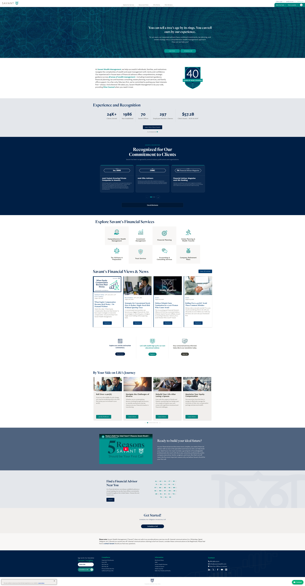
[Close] (54, 581)
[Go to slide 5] (153, 422)
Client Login (279, 1)
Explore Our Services (128, 5)
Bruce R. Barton (129, 297)
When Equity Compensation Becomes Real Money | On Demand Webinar (105, 304)
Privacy (156, 584)
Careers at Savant (159, 566)
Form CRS (104, 562)
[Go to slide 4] (151, 422)
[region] (152, 178)
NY (165, 491)
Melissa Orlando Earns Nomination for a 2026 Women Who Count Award (166, 305)
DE (174, 481)
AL (156, 481)
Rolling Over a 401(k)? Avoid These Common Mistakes (196, 304)
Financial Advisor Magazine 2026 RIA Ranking (184, 179)
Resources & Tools (143, 5)
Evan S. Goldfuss (99, 296)
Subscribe (82, 564)
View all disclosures (152, 205)
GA (161, 484)
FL (157, 484)
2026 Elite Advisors (145, 178)
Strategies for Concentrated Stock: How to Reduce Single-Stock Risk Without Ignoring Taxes (137, 305)
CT (170, 481)
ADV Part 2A (105, 564)
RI (165, 494)
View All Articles (205, 271)
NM (160, 491)
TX (161, 497)
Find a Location (292, 5)
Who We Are (156, 5)
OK (174, 491)
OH (170, 491)
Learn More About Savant (152, 127)
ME (165, 487)
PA (161, 494)
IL (165, 484)
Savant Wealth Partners (161, 564)
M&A (156, 562)
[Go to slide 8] (157, 422)
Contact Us (300, 1)
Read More (107, 323)
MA (160, 487)
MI (170, 487)
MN (174, 487)
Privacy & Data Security (108, 568)
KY (156, 487)
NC (155, 491)
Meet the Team (280, 5)
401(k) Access (290, 1)
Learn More (172, 51)
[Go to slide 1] (147, 422)
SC (169, 494)
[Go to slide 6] (154, 422)
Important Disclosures (108, 560)
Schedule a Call (188, 51)
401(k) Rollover (103, 417)
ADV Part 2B (105, 566)
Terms (159, 584)
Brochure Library (159, 560)
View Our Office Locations (218, 566)
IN (169, 484)
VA (166, 497)
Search (110, 500)
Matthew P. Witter (99, 294)
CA (165, 481)
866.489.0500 (214, 561)
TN (174, 494)
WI (170, 497)
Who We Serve (168, 5)
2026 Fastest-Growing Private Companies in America (114, 179)
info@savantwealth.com (218, 564)
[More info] (157, 131)
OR (156, 494)
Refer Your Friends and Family (162, 570)
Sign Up (185, 354)
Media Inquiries (159, 568)
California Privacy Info (107, 570)
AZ (160, 481)
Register (152, 354)
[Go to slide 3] (150, 422)
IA (173, 484)
